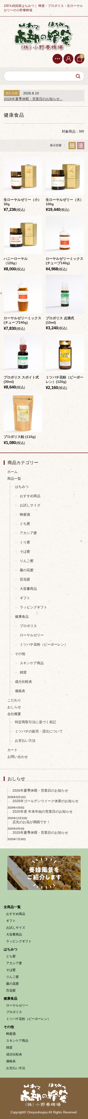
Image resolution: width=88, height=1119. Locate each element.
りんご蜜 (26, 561)
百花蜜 (25, 579)
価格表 (20, 691)
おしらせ (14, 707)
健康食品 (22, 616)
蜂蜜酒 (25, 514)
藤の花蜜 (26, 570)
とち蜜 (25, 523)
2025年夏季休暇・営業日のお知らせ (40, 832)
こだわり (14, 700)
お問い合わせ (17, 757)
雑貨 (23, 672)
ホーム (12, 472)
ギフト (25, 598)
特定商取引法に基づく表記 (35, 722)
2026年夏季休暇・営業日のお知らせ (40, 790)
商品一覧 (14, 478)
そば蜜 (25, 551)
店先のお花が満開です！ (31, 822)
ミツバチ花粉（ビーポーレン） (44, 644)
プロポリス (28, 626)
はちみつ (22, 487)
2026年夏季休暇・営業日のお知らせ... (33, 99)
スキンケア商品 (32, 663)
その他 (20, 654)
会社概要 (14, 714)
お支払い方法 (25, 740)
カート (12, 750)
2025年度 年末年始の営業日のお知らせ (42, 811)
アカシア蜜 (28, 533)
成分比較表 (23, 682)
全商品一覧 (12, 907)
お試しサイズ (30, 505)
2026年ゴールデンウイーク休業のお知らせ (45, 801)
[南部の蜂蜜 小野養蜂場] (43, 35)
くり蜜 (25, 542)
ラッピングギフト (33, 607)
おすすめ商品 (30, 496)
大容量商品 (28, 589)
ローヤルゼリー (32, 635)
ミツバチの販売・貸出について (39, 731)
